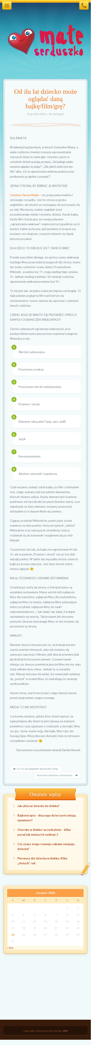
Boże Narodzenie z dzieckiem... (56, 775)
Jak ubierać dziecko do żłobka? (38, 806)
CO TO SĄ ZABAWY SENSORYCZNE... (38, 768)
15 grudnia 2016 (36, 113)
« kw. (10, 947)
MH (65, 1030)
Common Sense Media (24, 195)
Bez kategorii (56, 113)
